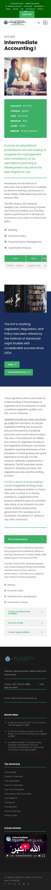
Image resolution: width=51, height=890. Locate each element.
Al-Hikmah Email (16, 3)
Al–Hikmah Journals (13, 6)
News (8, 9)
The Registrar (10, 798)
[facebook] (5, 884)
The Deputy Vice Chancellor (18, 793)
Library (15, 9)
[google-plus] (9, 884)
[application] (25, 846)
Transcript (28, 6)
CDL (22, 9)
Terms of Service (12, 811)
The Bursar (9, 802)
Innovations (30, 9)
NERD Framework (32, 3)
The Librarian (10, 806)
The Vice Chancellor (14, 789)
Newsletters (39, 6)
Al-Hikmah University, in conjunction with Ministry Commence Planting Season (25, 732)
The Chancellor (11, 781)
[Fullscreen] (43, 856)
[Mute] (39, 856)
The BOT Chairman (13, 776)
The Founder (10, 772)
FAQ (25, 11)
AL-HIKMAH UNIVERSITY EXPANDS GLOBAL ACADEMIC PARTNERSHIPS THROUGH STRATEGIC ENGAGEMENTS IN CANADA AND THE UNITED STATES (26, 746)
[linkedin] (15, 884)
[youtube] (24, 884)
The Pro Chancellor (13, 785)
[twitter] (19, 884)
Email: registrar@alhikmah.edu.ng (20, 698)
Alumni (40, 9)
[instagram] (28, 884)
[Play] (7, 856)
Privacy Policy (11, 815)
